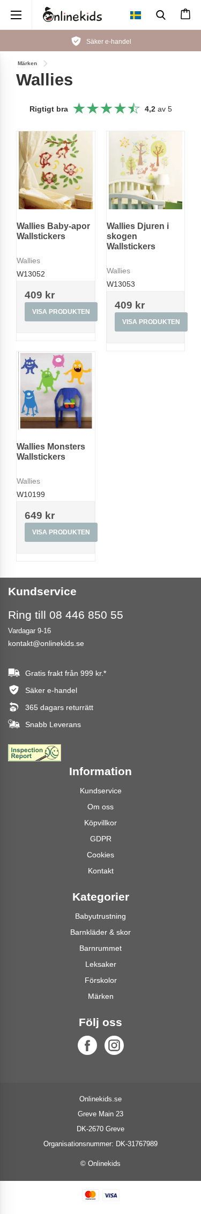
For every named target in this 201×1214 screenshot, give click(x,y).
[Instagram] (114, 1045)
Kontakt (101, 870)
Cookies (100, 854)
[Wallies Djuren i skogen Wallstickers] (146, 170)
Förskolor (101, 980)
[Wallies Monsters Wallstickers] (56, 391)
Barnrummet (100, 948)
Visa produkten (61, 312)
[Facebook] (87, 1045)
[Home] (72, 14)
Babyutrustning (100, 916)
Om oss (100, 806)
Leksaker (100, 964)
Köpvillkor (100, 822)
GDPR (100, 838)
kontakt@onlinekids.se (46, 643)
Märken (101, 996)
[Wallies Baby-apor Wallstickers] (56, 170)
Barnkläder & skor (100, 932)
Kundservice (101, 790)
